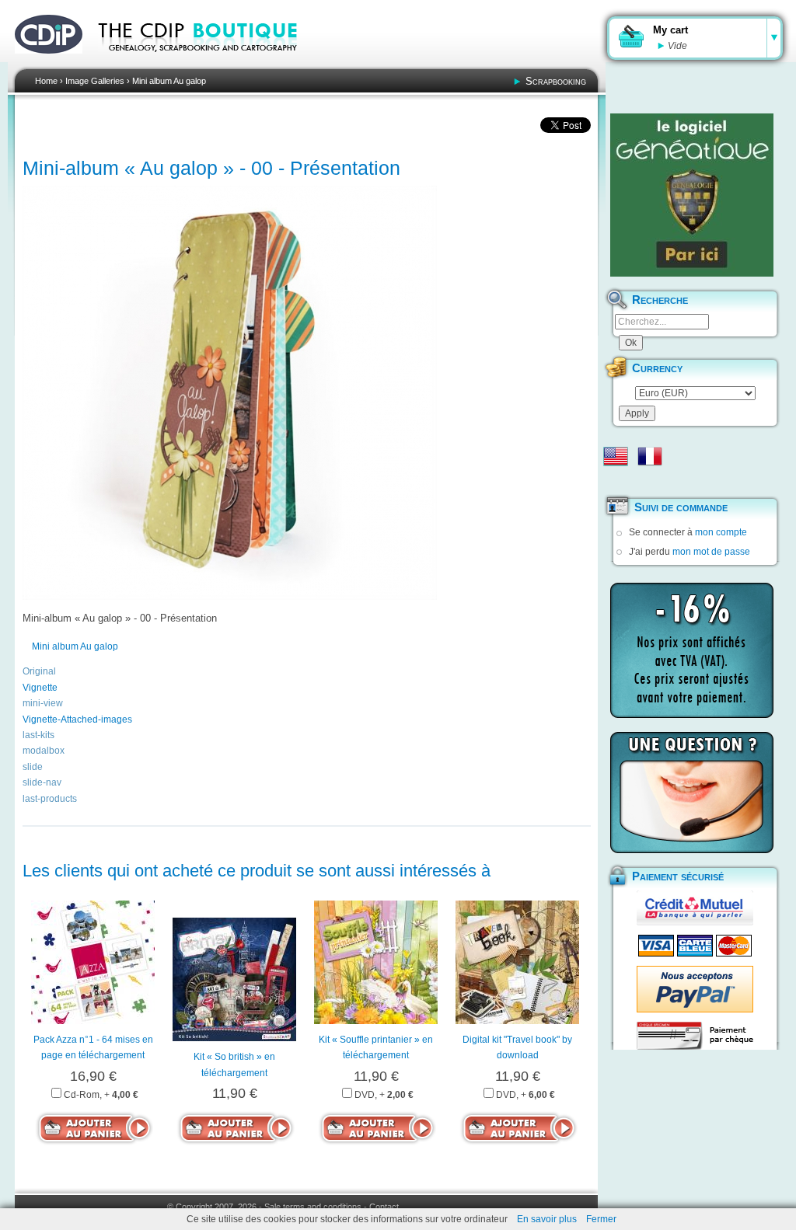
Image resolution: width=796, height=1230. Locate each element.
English (615, 456)
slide (33, 766)
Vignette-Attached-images (77, 719)
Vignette (40, 687)
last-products (50, 798)
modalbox (44, 750)
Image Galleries (94, 80)
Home (46, 80)
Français (649, 456)
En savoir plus (547, 1219)
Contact (384, 1206)
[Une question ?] (691, 792)
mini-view (43, 703)
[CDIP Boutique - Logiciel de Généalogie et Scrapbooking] (208, 62)
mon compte (721, 532)
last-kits (38, 735)
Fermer (601, 1219)
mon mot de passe (711, 551)
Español (615, 481)
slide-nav (42, 782)
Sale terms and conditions (312, 1206)
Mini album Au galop (169, 80)
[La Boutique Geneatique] (691, 195)
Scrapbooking (555, 81)
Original (39, 671)
